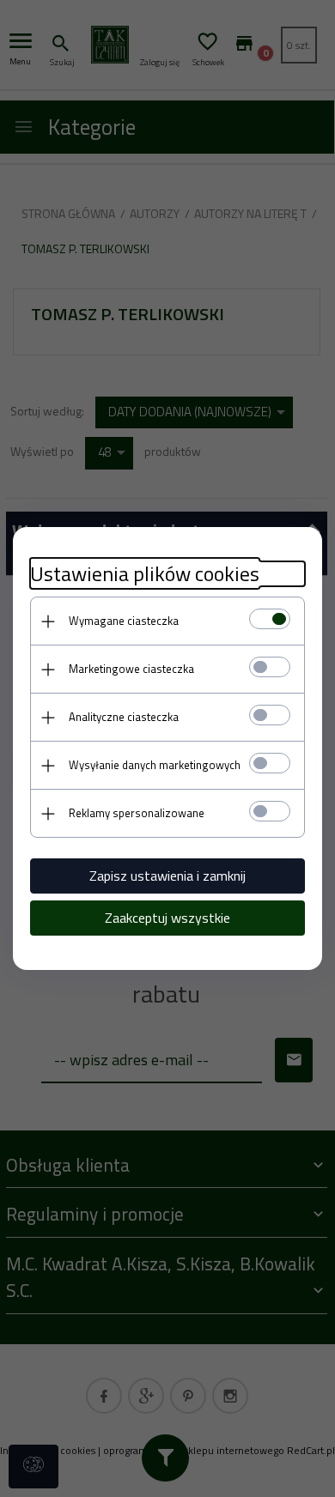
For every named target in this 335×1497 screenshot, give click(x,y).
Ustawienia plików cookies (144, 573)
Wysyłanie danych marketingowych (155, 764)
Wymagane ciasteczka (124, 620)
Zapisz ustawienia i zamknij (167, 875)
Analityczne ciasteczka (124, 716)
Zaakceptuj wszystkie (167, 917)
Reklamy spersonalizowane (136, 812)
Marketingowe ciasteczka (131, 668)
